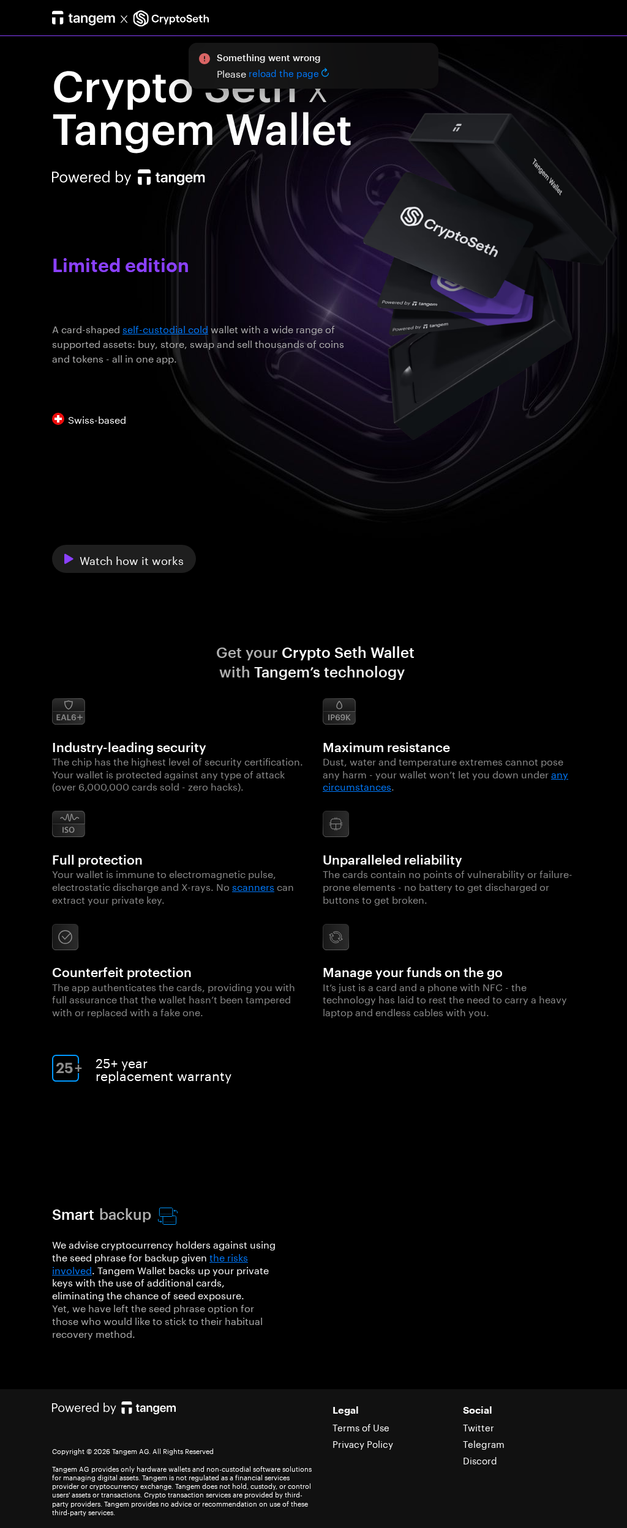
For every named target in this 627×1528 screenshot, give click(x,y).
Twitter (478, 1426)
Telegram (484, 1443)
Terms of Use (360, 1426)
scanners (253, 885)
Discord (480, 1459)
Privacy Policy (362, 1443)
